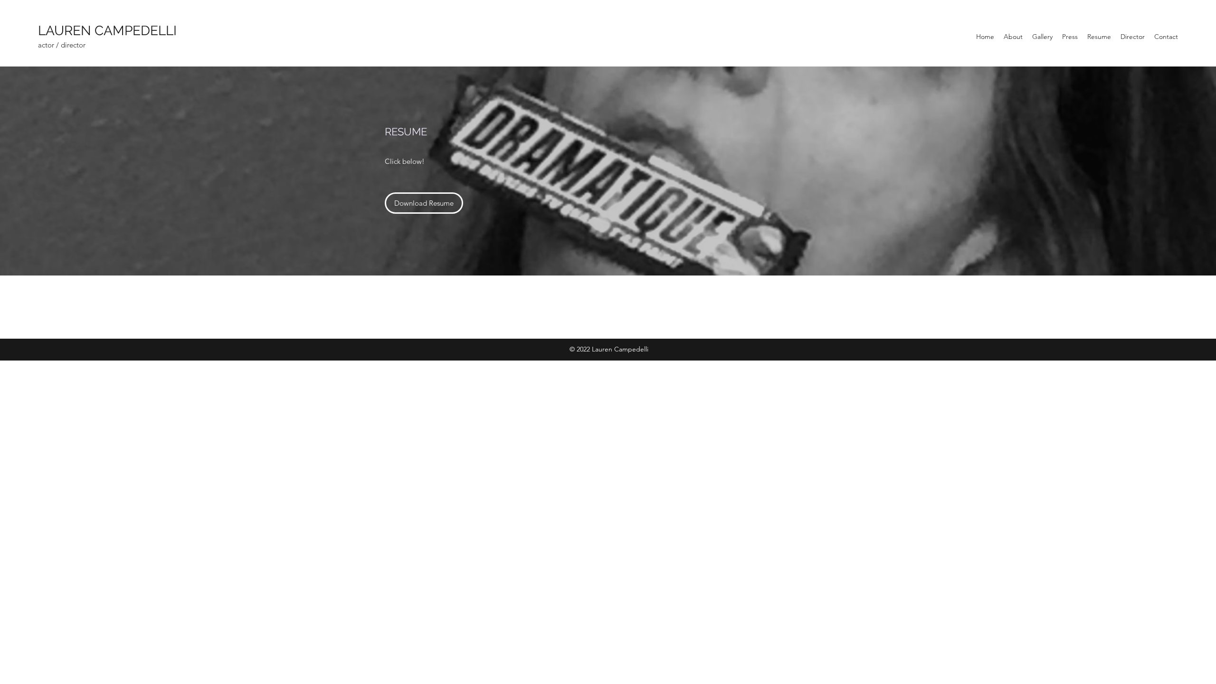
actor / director (62, 44)
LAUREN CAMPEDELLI (110, 30)
